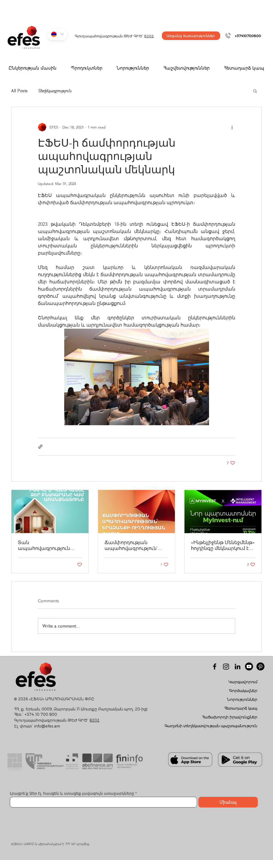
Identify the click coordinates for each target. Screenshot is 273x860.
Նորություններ (242, 699)
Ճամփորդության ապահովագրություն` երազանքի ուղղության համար (133, 545)
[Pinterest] (260, 666)
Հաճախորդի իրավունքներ (229, 717)
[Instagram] (226, 666)
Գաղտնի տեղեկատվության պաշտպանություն (210, 726)
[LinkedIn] (238, 666)
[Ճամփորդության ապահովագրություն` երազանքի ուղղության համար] (136, 511)
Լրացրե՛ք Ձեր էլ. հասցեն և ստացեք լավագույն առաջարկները (72, 793)
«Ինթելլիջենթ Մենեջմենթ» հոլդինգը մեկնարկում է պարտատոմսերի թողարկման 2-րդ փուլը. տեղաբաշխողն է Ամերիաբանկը (223, 545)
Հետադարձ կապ (240, 708)
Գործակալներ (243, 690)
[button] (86, 68)
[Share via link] (40, 446)
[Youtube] (249, 666)
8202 (149, 36)
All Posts (19, 90)
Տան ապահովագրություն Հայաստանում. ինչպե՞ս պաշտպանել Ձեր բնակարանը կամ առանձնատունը (48, 545)
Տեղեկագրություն (54, 90)
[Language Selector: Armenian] (57, 34)
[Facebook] (215, 666)
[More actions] (232, 127)
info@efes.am (47, 726)
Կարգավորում (242, 682)
